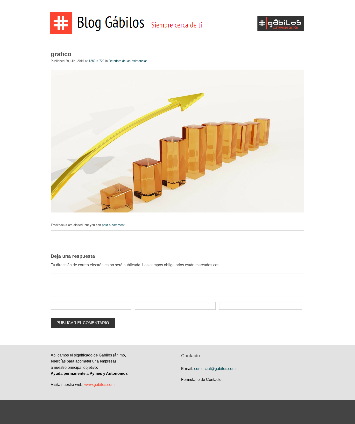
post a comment (113, 225)
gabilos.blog (177, 6)
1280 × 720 (96, 61)
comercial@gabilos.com (214, 369)
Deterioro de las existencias (128, 61)
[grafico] (177, 141)
